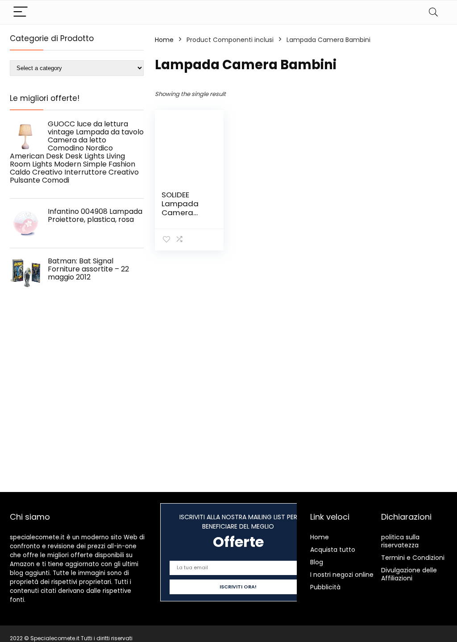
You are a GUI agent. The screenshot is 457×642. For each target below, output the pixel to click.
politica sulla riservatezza (400, 541)
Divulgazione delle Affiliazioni (409, 574)
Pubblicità (325, 587)
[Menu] (20, 12)
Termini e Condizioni (413, 557)
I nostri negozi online (342, 574)
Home (164, 39)
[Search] (433, 12)
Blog (316, 562)
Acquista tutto (332, 549)
